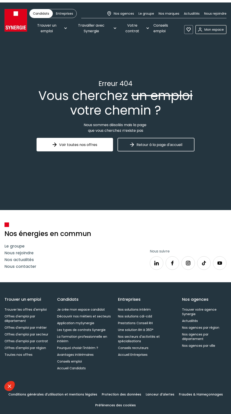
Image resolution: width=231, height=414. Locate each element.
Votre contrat (132, 28)
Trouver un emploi (46, 28)
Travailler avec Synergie (91, 28)
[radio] (41, 13)
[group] (53, 13)
